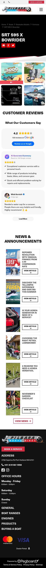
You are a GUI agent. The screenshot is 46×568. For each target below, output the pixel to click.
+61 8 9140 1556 (13, 464)
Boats (11, 24)
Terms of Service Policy (12, 564)
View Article (30, 270)
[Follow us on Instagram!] (8, 470)
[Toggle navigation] (41, 9)
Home (3, 24)
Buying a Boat (11, 529)
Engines (7, 518)
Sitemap (39, 564)
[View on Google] (7, 195)
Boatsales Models (23, 24)
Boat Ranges (10, 513)
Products (8, 523)
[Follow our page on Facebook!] (3, 470)
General (7, 508)
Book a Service (13, 449)
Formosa (35, 24)
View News (21, 420)
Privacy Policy (28, 564)
